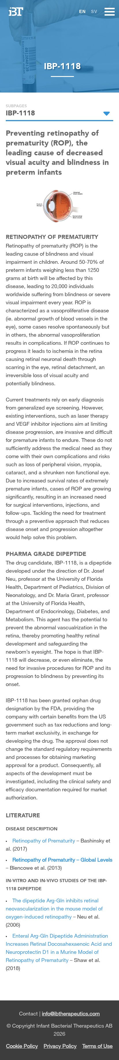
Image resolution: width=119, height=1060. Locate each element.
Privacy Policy (60, 1046)
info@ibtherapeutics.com (71, 1014)
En (82, 11)
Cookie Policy (22, 1046)
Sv (94, 11)
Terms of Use (97, 1046)
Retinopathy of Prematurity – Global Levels (62, 860)
